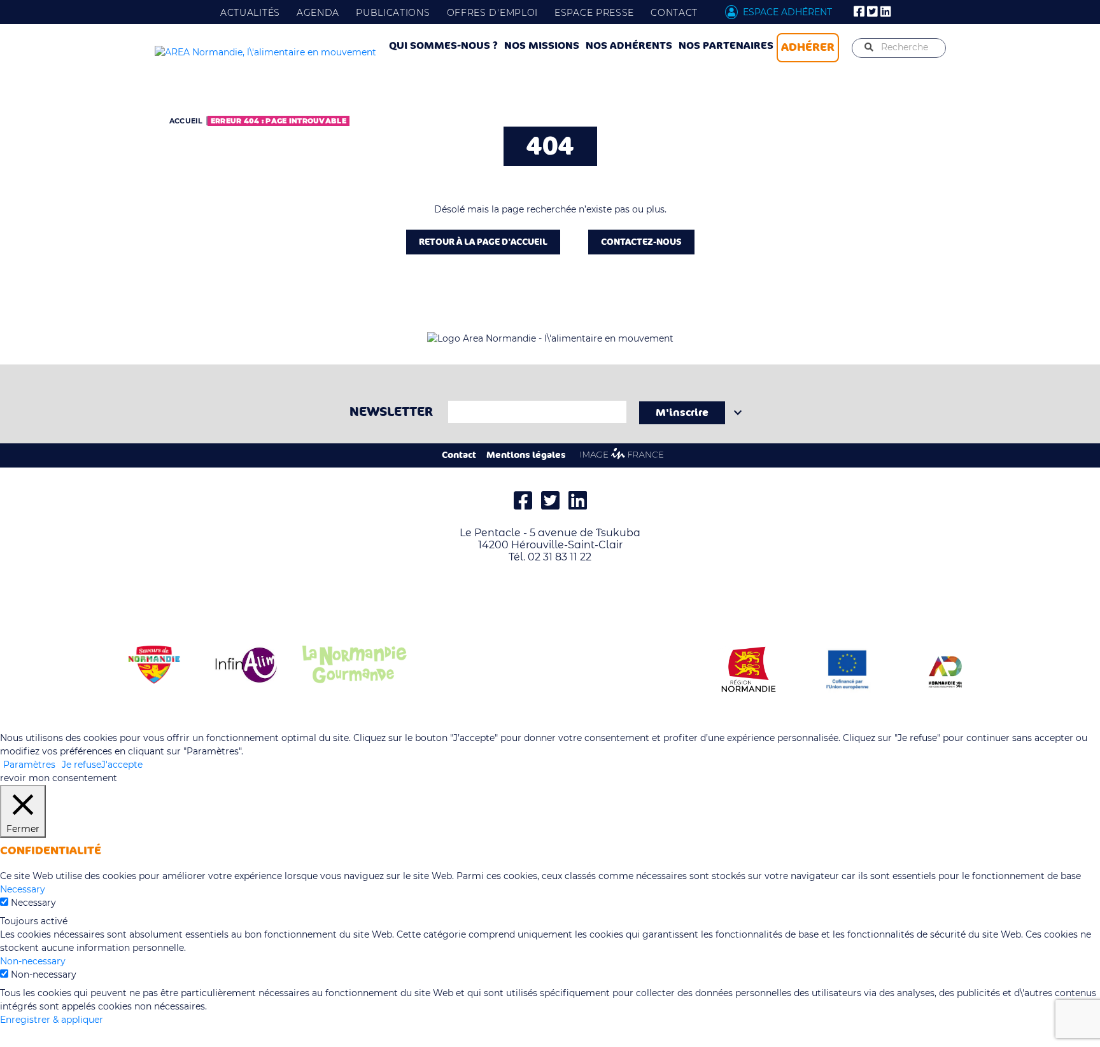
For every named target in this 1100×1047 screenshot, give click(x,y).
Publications (393, 12)
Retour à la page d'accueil (483, 242)
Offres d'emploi (493, 12)
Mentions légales (526, 455)
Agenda (318, 12)
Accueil (186, 120)
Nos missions (541, 45)
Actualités (250, 12)
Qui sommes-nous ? (443, 45)
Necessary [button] (22, 889)
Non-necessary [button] (33, 961)
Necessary (33, 902)
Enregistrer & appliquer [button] (51, 1019)
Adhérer (808, 47)
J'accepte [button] (122, 764)
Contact (674, 12)
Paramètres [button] (29, 764)
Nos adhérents (629, 45)
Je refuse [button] (81, 764)
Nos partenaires (726, 45)
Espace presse (594, 12)
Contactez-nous (641, 242)
